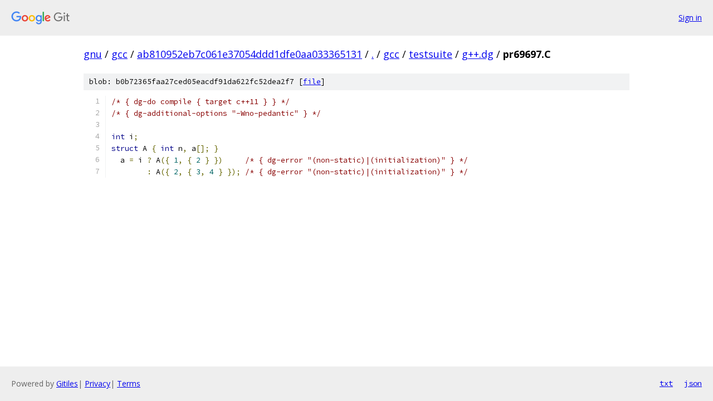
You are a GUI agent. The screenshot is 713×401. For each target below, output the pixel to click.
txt (666, 383)
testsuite (430, 54)
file (312, 81)
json (693, 383)
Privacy (97, 383)
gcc (119, 54)
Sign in (690, 17)
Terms (128, 383)
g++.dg (478, 54)
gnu (93, 54)
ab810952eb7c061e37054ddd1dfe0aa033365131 (249, 54)
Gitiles (67, 383)
